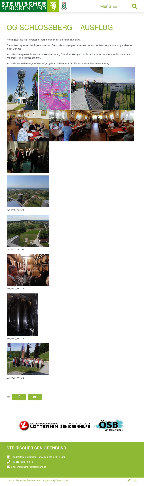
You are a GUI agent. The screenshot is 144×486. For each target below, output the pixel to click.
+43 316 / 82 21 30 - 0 (22, 461)
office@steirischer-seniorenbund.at (28, 466)
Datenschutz (61, 480)
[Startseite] (30, 5)
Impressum (48, 480)
